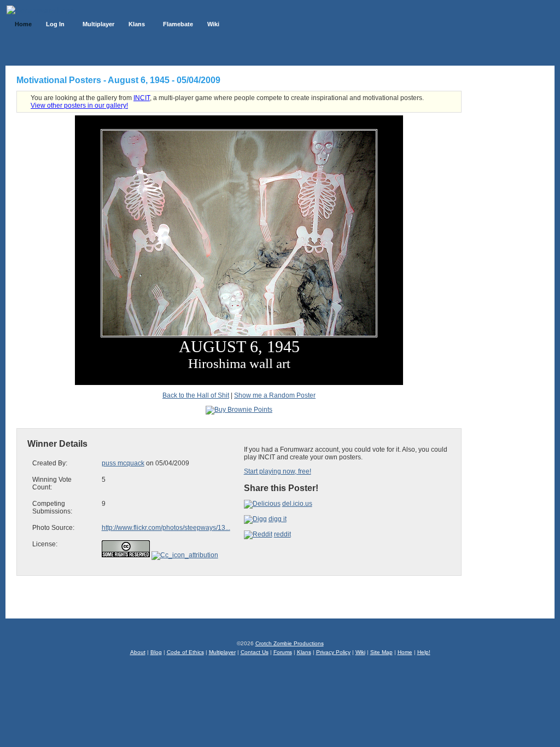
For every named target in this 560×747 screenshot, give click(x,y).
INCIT (141, 98)
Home (405, 652)
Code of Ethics (185, 652)
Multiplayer (222, 652)
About (137, 652)
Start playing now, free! (277, 471)
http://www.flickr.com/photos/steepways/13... (166, 528)
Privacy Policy (333, 652)
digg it (278, 519)
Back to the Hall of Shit (195, 395)
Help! (423, 652)
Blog (156, 652)
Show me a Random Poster (275, 395)
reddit (282, 534)
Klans (304, 652)
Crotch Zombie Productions (289, 643)
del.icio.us (297, 503)
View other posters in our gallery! (79, 105)
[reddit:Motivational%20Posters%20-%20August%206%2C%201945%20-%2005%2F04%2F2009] (258, 534)
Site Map (381, 652)
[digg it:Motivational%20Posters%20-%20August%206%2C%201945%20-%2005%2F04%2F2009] (255, 519)
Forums (282, 652)
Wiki (360, 652)
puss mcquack (123, 463)
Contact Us (255, 652)
